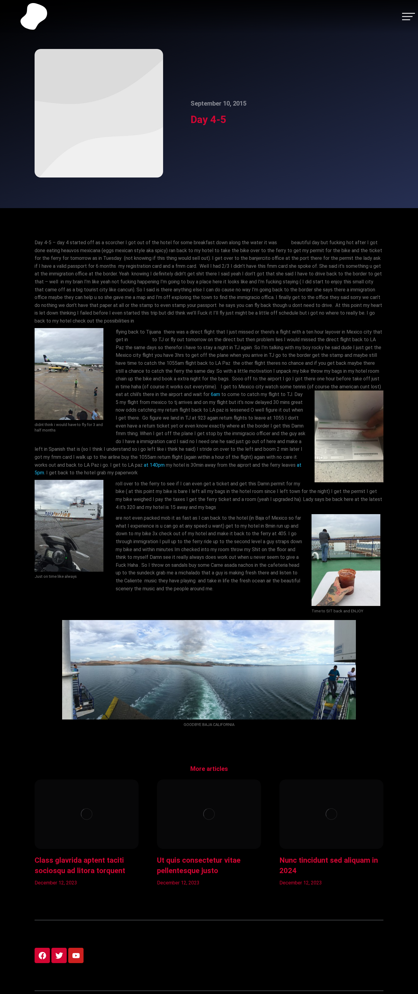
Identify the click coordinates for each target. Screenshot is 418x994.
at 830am (140, 339)
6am (215, 394)
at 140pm (154, 465)
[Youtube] (76, 955)
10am (284, 242)
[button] (25, 833)
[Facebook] (42, 955)
